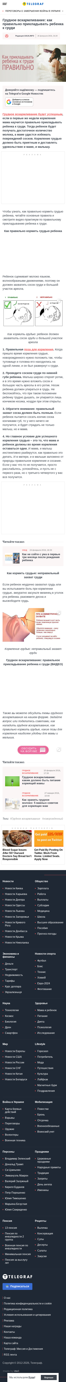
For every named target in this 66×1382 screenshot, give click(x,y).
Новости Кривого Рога (15, 924)
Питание (42, 1016)
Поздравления (46, 1090)
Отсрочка (42, 1120)
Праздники (42, 1151)
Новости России (14, 1062)
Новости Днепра (15, 899)
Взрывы (10, 1117)
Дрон (8, 1027)
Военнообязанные (48, 1126)
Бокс (40, 966)
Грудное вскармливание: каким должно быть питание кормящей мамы (41, 780)
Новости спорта (45, 953)
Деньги (9, 963)
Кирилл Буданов (14, 1187)
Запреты (42, 1178)
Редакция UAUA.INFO (24, 36)
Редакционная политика (18, 1309)
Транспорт (11, 969)
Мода (40, 1062)
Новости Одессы (15, 905)
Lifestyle (40, 1044)
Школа (41, 916)
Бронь (41, 1114)
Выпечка (42, 1227)
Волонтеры (11, 1134)
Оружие (9, 1129)
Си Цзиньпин (13, 1170)
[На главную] (33, 4)
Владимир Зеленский (17, 1158)
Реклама (9, 1320)
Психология (44, 1027)
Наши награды (12, 1326)
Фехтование (44, 989)
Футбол (41, 960)
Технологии (12, 1010)
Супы (40, 1239)
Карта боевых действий (13, 1110)
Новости (8, 881)
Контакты (9, 1332)
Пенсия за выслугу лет (16, 1261)
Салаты (42, 1250)
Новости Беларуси (16, 1079)
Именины (43, 1190)
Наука (6, 1003)
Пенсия (7, 1221)
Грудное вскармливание (30, 772)
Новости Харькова (16, 894)
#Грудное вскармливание (25, 818)
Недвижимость (14, 975)
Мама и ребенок (47, 1010)
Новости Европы (15, 1051)
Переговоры (12, 1123)
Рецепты (40, 1221)
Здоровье (41, 1003)
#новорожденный (52, 818)
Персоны (8, 1151)
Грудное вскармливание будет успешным (32, 114)
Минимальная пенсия (18, 1254)
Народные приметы (49, 1167)
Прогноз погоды (46, 933)
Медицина (43, 911)
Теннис (41, 972)
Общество (41, 881)
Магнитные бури (47, 1085)
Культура (42, 1073)
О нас (7, 1297)
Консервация (45, 1233)
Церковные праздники (44, 1160)
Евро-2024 (43, 983)
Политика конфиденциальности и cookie (28, 1303)
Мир (5, 1044)
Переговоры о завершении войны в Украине (33, 11)
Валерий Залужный (16, 1181)
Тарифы (10, 980)
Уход (24, 550)
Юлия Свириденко (16, 1209)
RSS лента (10, 1354)
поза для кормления (38, 349)
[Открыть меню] (5, 4)
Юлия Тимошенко (15, 1198)
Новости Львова (15, 911)
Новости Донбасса (16, 931)
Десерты (42, 1244)
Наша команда (12, 1337)
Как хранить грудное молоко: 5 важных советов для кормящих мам (40, 802)
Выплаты (42, 899)
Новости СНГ (13, 1068)
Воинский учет (45, 1131)
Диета (40, 1021)
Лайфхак (42, 1079)
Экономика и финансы (11, 955)
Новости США (13, 1056)
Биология (10, 1021)
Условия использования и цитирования (27, 1314)
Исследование (46, 1033)
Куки (31, 1377)
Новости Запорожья (17, 916)
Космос (9, 1016)
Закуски (42, 1256)
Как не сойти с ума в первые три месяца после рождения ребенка (41, 557)
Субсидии (43, 905)
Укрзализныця (13, 992)
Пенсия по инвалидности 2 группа (14, 1236)
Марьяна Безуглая (16, 1204)
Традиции (43, 1173)
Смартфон (11, 1033)
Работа (41, 894)
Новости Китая (14, 1073)
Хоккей (41, 977)
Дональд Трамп (14, 1164)
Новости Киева (14, 888)
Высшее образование (50, 922)
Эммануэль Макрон (16, 1175)
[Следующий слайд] (63, 11)
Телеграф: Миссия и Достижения (23, 1348)
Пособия (42, 928)
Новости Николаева (17, 942)
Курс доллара (13, 986)
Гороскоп (42, 1051)
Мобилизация (43, 1102)
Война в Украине (13, 1102)
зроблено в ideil (11, 1371)
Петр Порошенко (15, 1192)
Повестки (43, 1109)
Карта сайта (11, 1343)
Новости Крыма (14, 936)
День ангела (44, 1184)
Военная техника (15, 1140)
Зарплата (43, 888)
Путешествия (45, 1068)
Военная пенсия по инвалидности (16, 1247)
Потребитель (45, 1056)
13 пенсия (11, 1227)
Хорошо (48, 1377)
